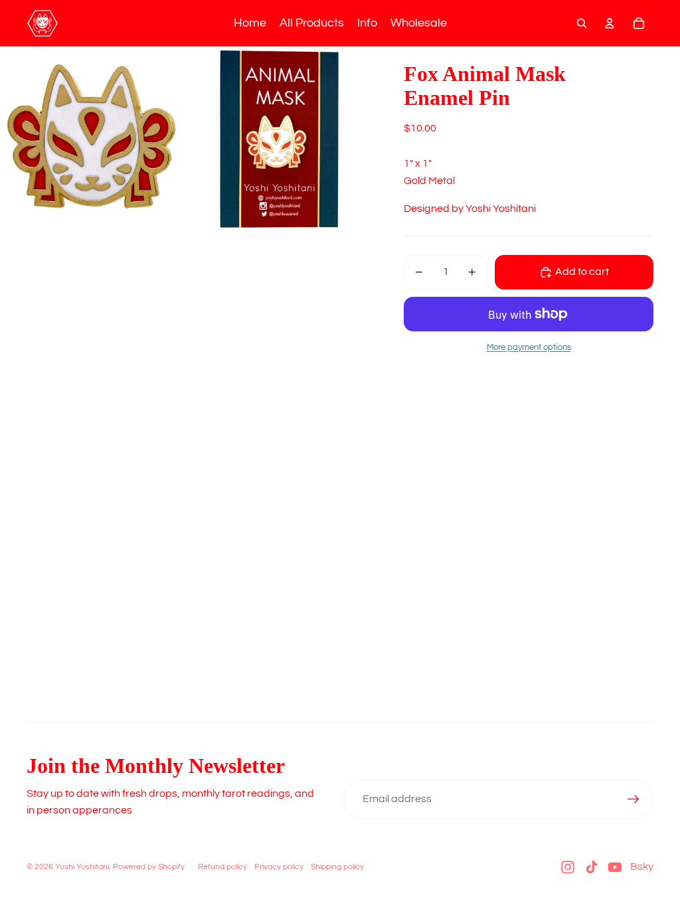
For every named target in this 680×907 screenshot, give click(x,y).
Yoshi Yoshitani (82, 867)
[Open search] (581, 23)
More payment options (529, 347)
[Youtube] (615, 867)
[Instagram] (568, 867)
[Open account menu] (609, 23)
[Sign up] (633, 799)
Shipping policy (337, 867)
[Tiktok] (592, 867)
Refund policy (222, 867)
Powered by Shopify (149, 867)
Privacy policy (278, 867)
